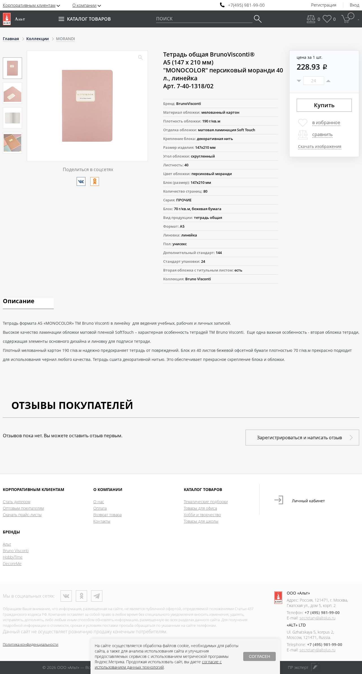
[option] (12, 68)
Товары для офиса (200, 508)
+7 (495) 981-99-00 (322, 612)
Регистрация (323, 5)
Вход (354, 5)
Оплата (100, 508)
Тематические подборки (206, 501)
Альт (7, 544)
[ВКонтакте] (81, 181)
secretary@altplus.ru (317, 618)
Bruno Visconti (16, 550)
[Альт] (14, 19)
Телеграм (96, 596)
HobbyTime (13, 557)
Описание (18, 301)
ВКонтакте (66, 596)
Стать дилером (16, 501)
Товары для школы (201, 521)
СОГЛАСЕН (259, 656)
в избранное (326, 122)
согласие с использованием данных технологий (158, 664)
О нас (98, 501)
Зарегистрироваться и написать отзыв (299, 437)
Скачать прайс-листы (22, 514)
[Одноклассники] (94, 181)
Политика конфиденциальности (30, 644)
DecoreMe (12, 563)
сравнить (322, 134)
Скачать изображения (319, 146)
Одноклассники (81, 596)
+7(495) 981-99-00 (246, 5)
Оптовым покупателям (23, 508)
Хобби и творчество (202, 514)
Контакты (101, 521)
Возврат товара (107, 514)
